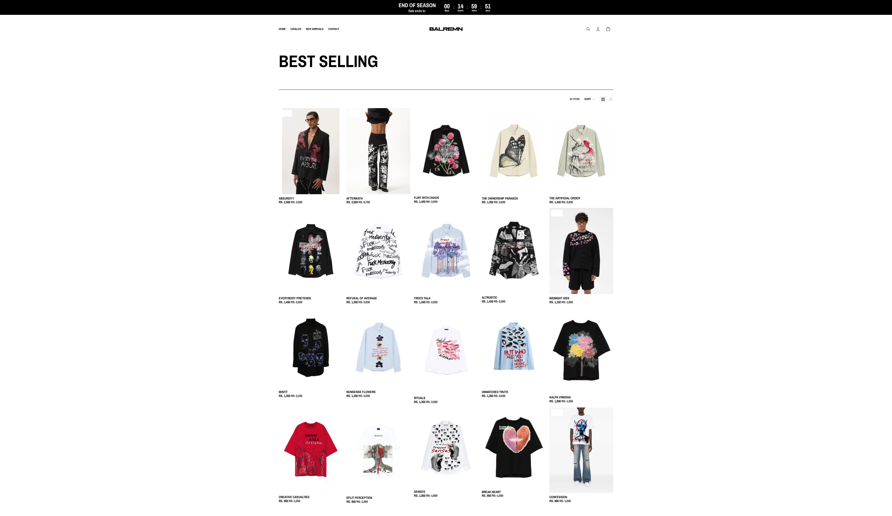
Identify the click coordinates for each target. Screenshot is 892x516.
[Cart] (608, 29)
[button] (589, 99)
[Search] (588, 29)
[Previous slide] (286, 151)
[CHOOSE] (335, 187)
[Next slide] (336, 151)
